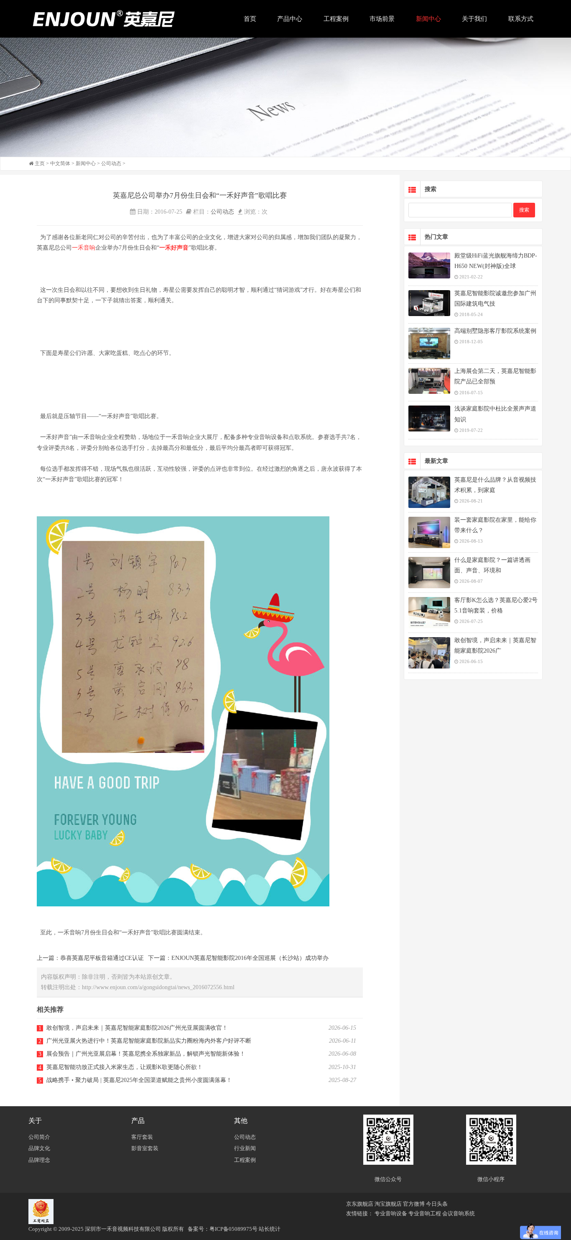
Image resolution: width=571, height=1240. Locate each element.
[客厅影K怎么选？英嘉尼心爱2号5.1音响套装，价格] (429, 612)
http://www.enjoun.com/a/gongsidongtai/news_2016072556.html (158, 987)
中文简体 (60, 163)
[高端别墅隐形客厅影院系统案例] (429, 343)
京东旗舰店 (359, 1204)
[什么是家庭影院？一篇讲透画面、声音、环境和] (429, 572)
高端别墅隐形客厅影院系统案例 (495, 331)
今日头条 (437, 1204)
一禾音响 (83, 248)
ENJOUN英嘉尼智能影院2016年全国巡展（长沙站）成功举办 (250, 958)
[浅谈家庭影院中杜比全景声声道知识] (429, 418)
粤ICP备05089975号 (233, 1229)
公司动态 (111, 163)
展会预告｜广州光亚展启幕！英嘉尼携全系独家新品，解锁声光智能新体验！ (145, 1054)
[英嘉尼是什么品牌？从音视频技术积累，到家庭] (429, 492)
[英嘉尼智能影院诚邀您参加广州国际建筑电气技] (429, 303)
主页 (40, 163)
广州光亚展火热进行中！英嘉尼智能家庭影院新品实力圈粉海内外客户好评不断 (148, 1041)
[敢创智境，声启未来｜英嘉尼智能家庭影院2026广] (429, 652)
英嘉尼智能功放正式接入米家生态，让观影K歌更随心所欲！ (124, 1067)
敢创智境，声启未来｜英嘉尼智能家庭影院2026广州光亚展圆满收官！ (137, 1028)
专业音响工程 (424, 1213)
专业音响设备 (391, 1213)
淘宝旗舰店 (388, 1204)
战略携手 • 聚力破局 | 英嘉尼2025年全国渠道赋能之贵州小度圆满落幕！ (139, 1080)
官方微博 (414, 1204)
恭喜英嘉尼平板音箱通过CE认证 (102, 958)
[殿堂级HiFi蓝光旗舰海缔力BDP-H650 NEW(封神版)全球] (429, 265)
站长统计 (269, 1229)
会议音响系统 (458, 1213)
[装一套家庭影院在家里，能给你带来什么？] (429, 532)
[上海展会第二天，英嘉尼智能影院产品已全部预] (429, 381)
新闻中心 (86, 163)
